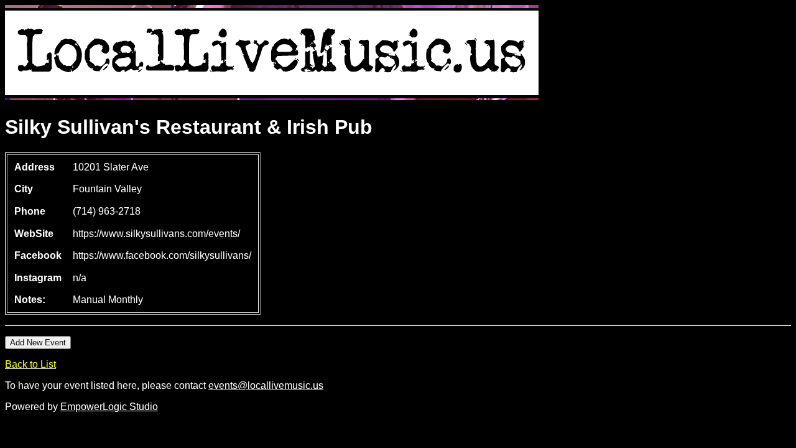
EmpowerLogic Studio (109, 406)
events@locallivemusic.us (265, 385)
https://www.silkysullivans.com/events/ (156, 233)
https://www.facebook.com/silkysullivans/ (162, 255)
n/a (79, 278)
